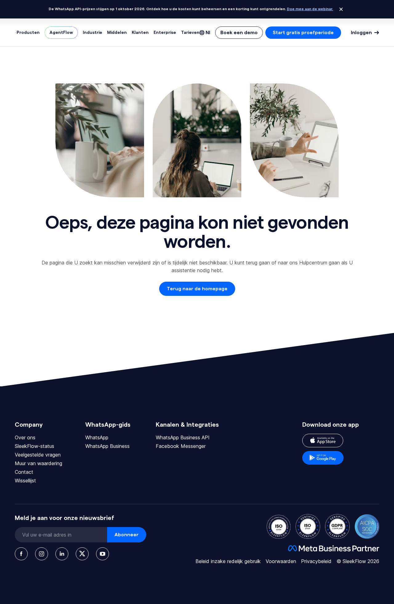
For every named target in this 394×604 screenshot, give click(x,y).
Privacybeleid (316, 561)
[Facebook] (21, 553)
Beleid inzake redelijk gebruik (228, 561)
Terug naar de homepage (197, 288)
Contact (24, 472)
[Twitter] (82, 553)
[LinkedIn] (61, 553)
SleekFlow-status (34, 446)
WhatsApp (96, 437)
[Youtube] (102, 553)
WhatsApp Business (107, 446)
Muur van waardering (38, 463)
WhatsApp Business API (183, 437)
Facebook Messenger (181, 446)
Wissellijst (25, 480)
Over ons (25, 437)
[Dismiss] (341, 9)
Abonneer (127, 534)
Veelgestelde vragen (38, 455)
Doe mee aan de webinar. (310, 9)
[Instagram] (41, 553)
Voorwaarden (281, 561)
